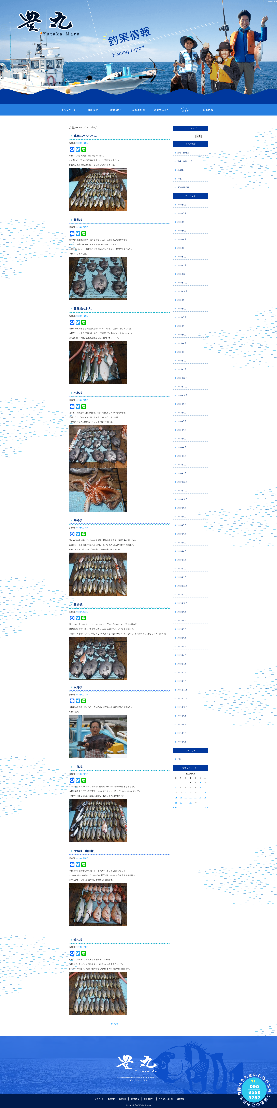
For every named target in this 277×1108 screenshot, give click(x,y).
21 (186, 798)
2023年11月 (182, 490)
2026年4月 (181, 239)
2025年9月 (181, 300)
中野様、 (79, 766)
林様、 (180, 179)
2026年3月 (181, 248)
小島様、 (79, 392)
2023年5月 (181, 542)
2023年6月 (181, 534)
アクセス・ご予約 (184, 110)
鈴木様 (78, 939)
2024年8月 (181, 412)
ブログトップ (190, 128)
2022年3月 (181, 664)
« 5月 (175, 808)
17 (200, 793)
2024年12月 (182, 378)
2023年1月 (181, 577)
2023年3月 (181, 560)
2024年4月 (181, 447)
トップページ (69, 110)
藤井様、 (79, 219)
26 (176, 803)
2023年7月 (181, 525)
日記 (179, 759)
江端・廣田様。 (184, 153)
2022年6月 (181, 638)
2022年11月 (182, 594)
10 (200, 787)
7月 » (206, 808)
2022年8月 (181, 620)
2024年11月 (182, 387)
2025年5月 (181, 335)
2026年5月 (181, 231)
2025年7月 (181, 317)
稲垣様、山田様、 (85, 851)
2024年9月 (181, 404)
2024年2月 (181, 464)
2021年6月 (181, 742)
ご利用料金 (138, 110)
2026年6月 (181, 222)
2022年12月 (182, 586)
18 (205, 793)
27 (181, 803)
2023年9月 (181, 508)
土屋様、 (181, 170)
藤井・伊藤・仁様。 (185, 161)
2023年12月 (182, 482)
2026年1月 (181, 265)
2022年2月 (181, 672)
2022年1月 (181, 681)
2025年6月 (181, 326)
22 (190, 798)
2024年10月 (182, 395)
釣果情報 (207, 110)
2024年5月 (181, 438)
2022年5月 (181, 646)
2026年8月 (181, 205)
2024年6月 (181, 430)
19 (176, 798)
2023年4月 (181, 551)
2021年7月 (181, 733)
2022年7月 (181, 629)
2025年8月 (181, 309)
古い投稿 (113, 1024)
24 (200, 798)
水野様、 (79, 687)
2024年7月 (181, 421)
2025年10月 (182, 291)
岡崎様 (78, 520)
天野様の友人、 (84, 308)
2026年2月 (181, 257)
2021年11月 (182, 698)
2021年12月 (182, 690)
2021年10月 (182, 707)
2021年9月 (181, 716)
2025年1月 (181, 369)
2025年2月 (181, 361)
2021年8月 (181, 724)
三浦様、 (79, 604)
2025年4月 (181, 343)
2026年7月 (181, 213)
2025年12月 (182, 274)
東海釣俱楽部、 (184, 187)
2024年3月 (181, 456)
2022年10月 (182, 603)
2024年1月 (181, 473)
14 (186, 793)
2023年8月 (181, 516)
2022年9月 (181, 612)
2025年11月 (182, 283)
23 (195, 798)
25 (205, 798)
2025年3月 (181, 352)
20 (181, 798)
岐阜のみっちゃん (85, 135)
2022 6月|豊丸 (272, 1)
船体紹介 (115, 110)
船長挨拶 (92, 110)
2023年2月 (181, 568)
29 (190, 803)
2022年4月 (181, 655)
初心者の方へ (161, 110)
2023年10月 (182, 499)
